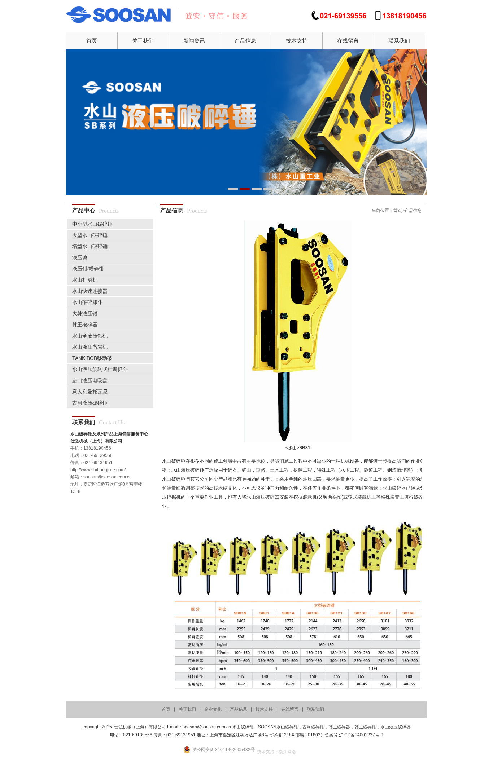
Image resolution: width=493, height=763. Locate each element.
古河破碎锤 (313, 726)
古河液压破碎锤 (90, 403)
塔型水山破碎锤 (90, 246)
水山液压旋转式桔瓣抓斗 (100, 369)
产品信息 (245, 41)
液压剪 (79, 257)
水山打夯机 (84, 280)
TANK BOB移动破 (92, 358)
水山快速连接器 (90, 291)
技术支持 (296, 41)
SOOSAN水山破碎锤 (278, 726)
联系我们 (399, 41)
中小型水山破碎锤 (92, 224)
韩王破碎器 (84, 324)
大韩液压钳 (84, 313)
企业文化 (213, 709)
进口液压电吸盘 (90, 380)
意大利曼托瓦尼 (90, 391)
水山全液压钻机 (90, 336)
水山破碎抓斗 (87, 302)
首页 (91, 41)
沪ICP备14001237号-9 (361, 734)
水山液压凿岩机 (90, 347)
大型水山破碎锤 (90, 235)
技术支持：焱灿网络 (276, 751)
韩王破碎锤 (365, 726)
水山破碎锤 (243, 726)
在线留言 (348, 41)
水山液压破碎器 (395, 726)
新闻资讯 (194, 41)
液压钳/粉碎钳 (88, 269)
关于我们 (143, 41)
